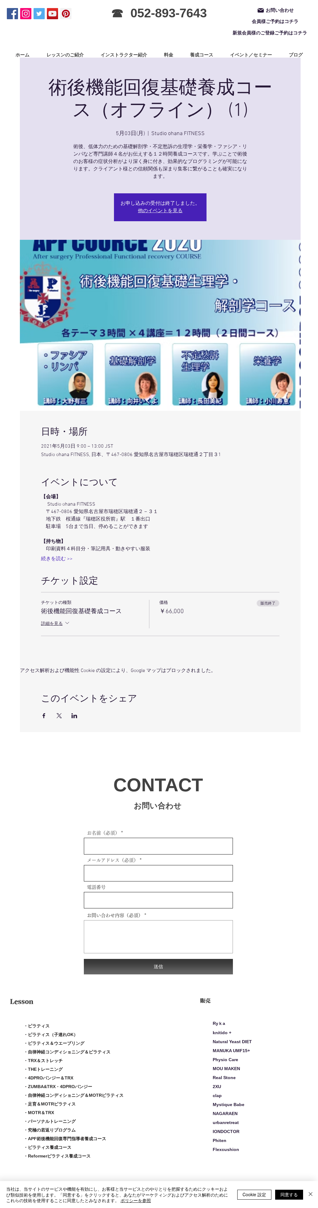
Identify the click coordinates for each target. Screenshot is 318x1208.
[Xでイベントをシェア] (59, 715)
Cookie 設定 (254, 1194)
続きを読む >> (57, 559)
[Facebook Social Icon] (12, 13)
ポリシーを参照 (135, 1200)
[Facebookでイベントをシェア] (44, 715)
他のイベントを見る (160, 211)
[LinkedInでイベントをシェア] (74, 715)
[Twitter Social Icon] (39, 13)
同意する (289, 1194)
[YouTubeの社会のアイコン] (52, 13)
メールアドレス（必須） (112, 860)
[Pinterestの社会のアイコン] (65, 13)
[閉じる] (310, 1194)
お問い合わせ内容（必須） (115, 915)
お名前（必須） (103, 833)
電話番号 (96, 887)
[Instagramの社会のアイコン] (25, 13)
